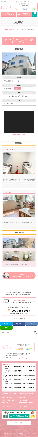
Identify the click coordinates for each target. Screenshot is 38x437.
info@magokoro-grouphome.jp (18, 358)
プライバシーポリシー (9, 406)
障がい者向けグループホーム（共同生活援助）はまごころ (15, 1)
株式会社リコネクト (24, 435)
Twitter (7, 323)
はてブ (31, 323)
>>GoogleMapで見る (19, 134)
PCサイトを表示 (19, 423)
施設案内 (22, 397)
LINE (6, 327)
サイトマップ (23, 406)
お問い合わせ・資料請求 (26, 402)
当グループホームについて (10, 397)
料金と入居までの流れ (9, 400)
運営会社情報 (23, 400)
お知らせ (5, 402)
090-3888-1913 (13, 356)
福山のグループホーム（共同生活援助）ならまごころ (20, 433)
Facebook (19, 323)
